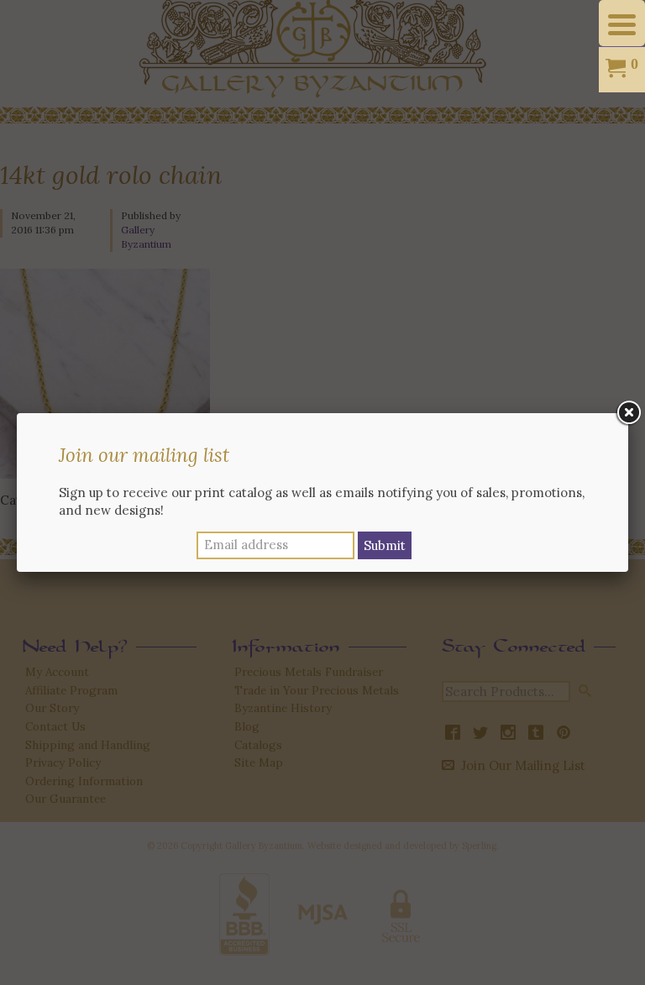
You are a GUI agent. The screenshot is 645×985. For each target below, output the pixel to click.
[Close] (628, 413)
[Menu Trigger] (622, 23)
